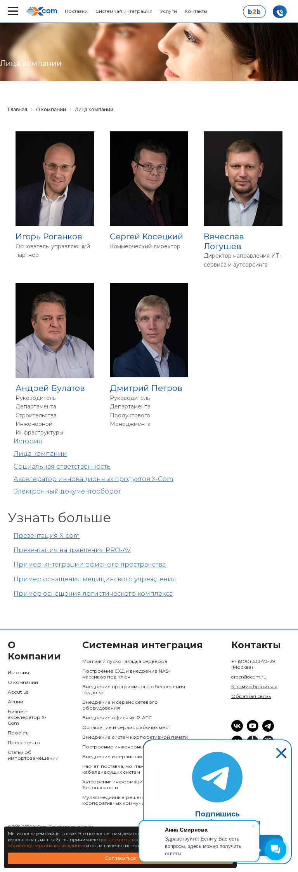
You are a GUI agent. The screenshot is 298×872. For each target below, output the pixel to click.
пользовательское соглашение (133, 839)
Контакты (196, 11)
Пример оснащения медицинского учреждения (95, 579)
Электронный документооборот (67, 491)
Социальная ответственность (62, 466)
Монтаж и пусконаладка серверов (124, 661)
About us (18, 692)
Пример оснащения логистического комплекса (93, 593)
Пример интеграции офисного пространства (90, 564)
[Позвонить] (280, 11)
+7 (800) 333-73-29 (253, 664)
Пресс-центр (24, 742)
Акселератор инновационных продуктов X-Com (93, 479)
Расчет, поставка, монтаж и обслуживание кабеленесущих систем (134, 769)
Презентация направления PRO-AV (72, 550)
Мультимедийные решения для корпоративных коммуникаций (120, 800)
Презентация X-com (47, 535)
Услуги (168, 11)
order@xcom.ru (249, 677)
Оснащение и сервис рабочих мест (126, 727)
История (28, 441)
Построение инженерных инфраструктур (133, 747)
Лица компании (40, 453)
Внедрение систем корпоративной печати (135, 737)
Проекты (18, 733)
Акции (15, 702)
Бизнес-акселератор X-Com (27, 717)
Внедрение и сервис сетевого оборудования (120, 705)
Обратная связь (251, 696)
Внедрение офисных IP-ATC (117, 717)
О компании (23, 682)
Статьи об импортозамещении (31, 755)
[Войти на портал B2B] (254, 11)
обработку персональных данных (46, 845)
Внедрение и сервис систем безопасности (135, 756)
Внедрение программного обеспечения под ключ (133, 689)
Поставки (76, 11)
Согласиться (120, 858)
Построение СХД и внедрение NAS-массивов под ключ (126, 674)
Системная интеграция (123, 11)
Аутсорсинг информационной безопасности (120, 784)
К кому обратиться (254, 686)
